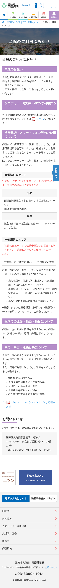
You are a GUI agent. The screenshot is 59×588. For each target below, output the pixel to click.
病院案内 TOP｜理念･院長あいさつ (24, 22)
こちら (40, 118)
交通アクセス (51, 567)
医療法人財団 (29, 562)
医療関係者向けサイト (43, 498)
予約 (41, 6)
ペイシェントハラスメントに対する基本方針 (30, 404)
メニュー (54, 7)
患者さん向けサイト (16, 498)
